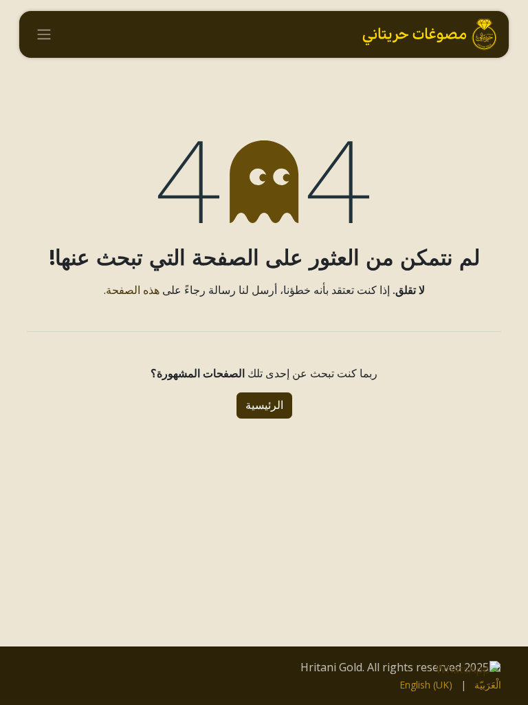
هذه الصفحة (133, 289)
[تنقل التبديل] (44, 35)
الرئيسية (264, 405)
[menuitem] (487, 684)
